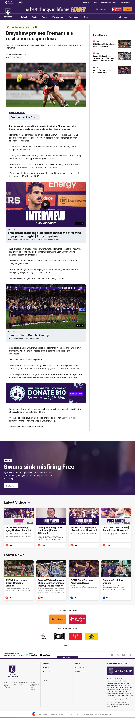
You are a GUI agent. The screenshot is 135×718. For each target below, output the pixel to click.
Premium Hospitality (108, 2)
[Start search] (120, 16)
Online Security (105, 714)
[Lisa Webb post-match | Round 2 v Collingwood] (116, 528)
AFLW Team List (80, 672)
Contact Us (43, 714)
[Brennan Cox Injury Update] (116, 580)
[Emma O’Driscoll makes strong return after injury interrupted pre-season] (112, 57)
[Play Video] (45, 204)
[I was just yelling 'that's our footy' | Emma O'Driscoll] (51, 528)
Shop (94, 2)
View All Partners (66, 646)
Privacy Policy (14, 683)
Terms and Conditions (57, 714)
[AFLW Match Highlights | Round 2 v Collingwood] (84, 528)
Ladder (45, 680)
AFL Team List (79, 667)
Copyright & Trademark (89, 714)
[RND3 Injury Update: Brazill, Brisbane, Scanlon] (112, 44)
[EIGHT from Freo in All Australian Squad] (112, 70)
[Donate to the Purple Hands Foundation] (46, 393)
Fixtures (45, 676)
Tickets (84, 2)
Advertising (125, 2)
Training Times (48, 672)
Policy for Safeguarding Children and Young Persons (34, 685)
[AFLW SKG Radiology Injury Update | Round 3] (19, 528)
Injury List (46, 667)
